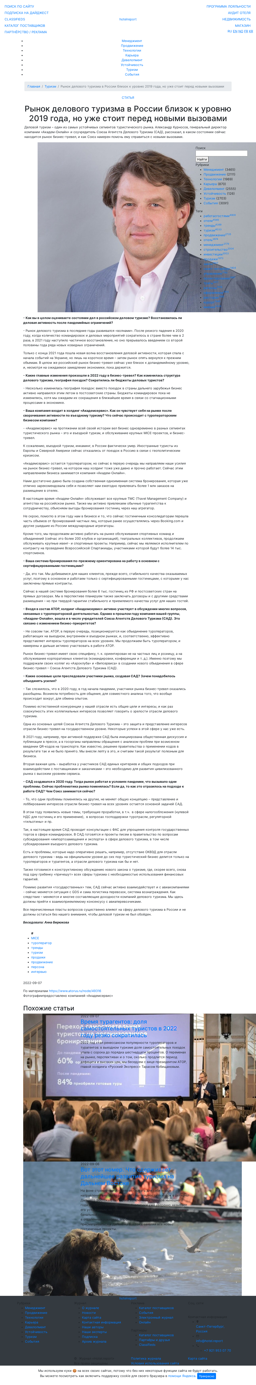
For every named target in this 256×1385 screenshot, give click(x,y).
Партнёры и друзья (154, 1340)
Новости (89, 1313)
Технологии (132, 50)
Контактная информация (101, 1322)
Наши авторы (93, 1327)
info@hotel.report (209, 1341)
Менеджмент (132, 41)
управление (216, 273)
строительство (219, 249)
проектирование (219, 278)
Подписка (90, 1337)
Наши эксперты (94, 1332)
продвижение (42, 962)
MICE (35, 938)
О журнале (90, 1308)
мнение (212, 307)
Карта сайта (91, 1317)
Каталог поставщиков (156, 1308)
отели (211, 221)
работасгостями (220, 216)
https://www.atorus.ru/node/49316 (75, 991)
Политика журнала (146, 1358)
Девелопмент (132, 60)
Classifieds (147, 1345)
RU (230, 31)
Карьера (132, 55)
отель (211, 240)
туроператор (41, 943)
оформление (216, 293)
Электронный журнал (156, 1317)
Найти (202, 159)
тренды (37, 948)
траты (211, 283)
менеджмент (216, 245)
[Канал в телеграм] (189, 1308)
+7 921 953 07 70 (217, 1350)
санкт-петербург (220, 269)
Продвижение (132, 46)
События (132, 74)
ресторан (214, 297)
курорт (212, 302)
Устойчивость (132, 65)
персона (37, 967)
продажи (38, 957)
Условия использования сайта (155, 1363)
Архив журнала (94, 1341)
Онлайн (145, 1322)
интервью (39, 972)
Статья (128, 98)
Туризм (132, 70)
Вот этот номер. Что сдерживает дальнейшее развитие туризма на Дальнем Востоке (127, 1176)
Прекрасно (206, 1376)
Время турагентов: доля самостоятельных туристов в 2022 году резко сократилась (129, 1028)
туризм (37, 952)
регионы (213, 288)
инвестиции (216, 254)
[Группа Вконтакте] (190, 1308)
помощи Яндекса (181, 1376)
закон (211, 264)
